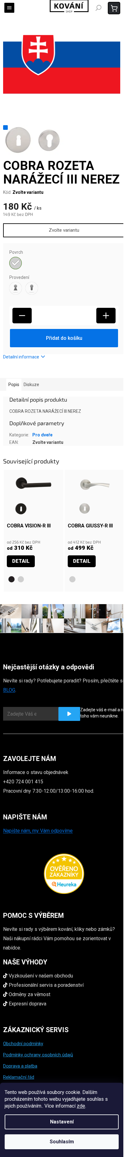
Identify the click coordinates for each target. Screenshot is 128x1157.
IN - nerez (21, 579)
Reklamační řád (18, 1077)
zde (81, 1106)
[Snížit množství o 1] (22, 315)
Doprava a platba (20, 1066)
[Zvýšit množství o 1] (106, 315)
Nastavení (62, 1122)
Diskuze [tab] (31, 384)
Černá (11, 579)
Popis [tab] (13, 384)
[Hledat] (98, 8)
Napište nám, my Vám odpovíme (38, 831)
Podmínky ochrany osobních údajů (38, 1055)
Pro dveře (42, 434)
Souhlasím (62, 1142)
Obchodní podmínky (23, 1043)
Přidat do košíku (64, 338)
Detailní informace (21, 356)
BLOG (9, 690)
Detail (21, 561)
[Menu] (9, 8)
